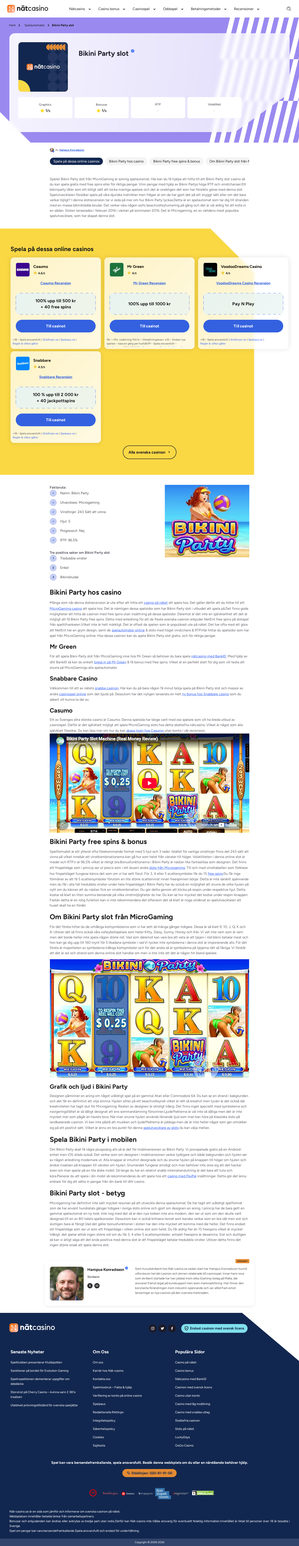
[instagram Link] (153, 1328)
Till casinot (55, 326)
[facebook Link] (172, 1328)
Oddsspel (170, 9)
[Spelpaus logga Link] (128, 1494)
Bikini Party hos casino (126, 161)
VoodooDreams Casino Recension (243, 283)
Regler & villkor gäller (25, 343)
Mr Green (135, 266)
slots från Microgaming (167, 868)
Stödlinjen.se (50, 339)
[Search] (286, 9)
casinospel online (72, 694)
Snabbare (42, 360)
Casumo (40, 266)
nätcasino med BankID (208, 656)
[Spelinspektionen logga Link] (163, 1493)
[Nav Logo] (27, 8)
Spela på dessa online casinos (76, 161)
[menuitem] (80, 8)
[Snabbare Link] (23, 363)
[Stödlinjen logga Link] (110, 1493)
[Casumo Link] (23, 270)
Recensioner (243, 9)
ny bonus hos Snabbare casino (205, 694)
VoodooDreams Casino (241, 266)
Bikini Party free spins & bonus (176, 161)
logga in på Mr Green (110, 662)
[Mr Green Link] (117, 270)
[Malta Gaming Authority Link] (180, 1493)
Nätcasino (77, 9)
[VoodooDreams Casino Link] (210, 270)
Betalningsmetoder (206, 9)
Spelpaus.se (67, 339)
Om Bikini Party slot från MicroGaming (239, 161)
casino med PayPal (181, 1176)
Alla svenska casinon (146, 452)
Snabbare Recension (55, 377)
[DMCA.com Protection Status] (203, 1493)
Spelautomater (35, 25)
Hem (12, 25)
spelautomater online (128, 630)
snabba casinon (107, 688)
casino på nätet (156, 603)
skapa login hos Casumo (145, 730)
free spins (215, 874)
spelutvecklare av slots (161, 1128)
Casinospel (141, 9)
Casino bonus (108, 9)
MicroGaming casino (66, 608)
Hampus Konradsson (71, 150)
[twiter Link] (162, 1328)
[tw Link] (90, 1285)
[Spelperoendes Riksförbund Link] (145, 1493)
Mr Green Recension (149, 283)
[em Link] (97, 1285)
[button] (192, 1280)
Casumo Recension (55, 283)
